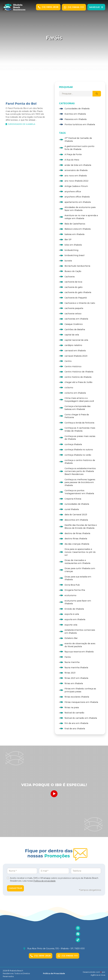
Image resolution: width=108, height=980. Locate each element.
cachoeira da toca (73, 282)
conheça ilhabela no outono (79, 449)
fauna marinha (72, 662)
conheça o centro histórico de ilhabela (80, 461)
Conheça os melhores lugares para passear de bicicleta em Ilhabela (80, 482)
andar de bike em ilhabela (78, 165)
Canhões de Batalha (75, 329)
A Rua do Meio (72, 159)
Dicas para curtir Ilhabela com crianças (80, 570)
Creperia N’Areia (73, 499)
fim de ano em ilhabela (76, 723)
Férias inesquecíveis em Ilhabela (81, 702)
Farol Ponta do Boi (21, 103)
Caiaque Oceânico (74, 324)
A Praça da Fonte (73, 154)
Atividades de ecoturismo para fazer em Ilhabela (80, 208)
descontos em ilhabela (76, 520)
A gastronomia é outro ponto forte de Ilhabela (79, 147)
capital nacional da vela (76, 340)
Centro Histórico (73, 366)
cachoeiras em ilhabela (76, 319)
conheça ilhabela (73, 444)
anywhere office (73, 191)
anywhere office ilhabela (77, 196)
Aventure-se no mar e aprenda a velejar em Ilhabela (81, 217)
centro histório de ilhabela (78, 377)
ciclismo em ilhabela (75, 393)
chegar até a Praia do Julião (78, 382)
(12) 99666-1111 (76, 7)
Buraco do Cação (73, 271)
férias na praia (72, 707)
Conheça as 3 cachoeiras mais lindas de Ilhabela (80, 429)
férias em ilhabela (74, 683)
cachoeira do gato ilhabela (78, 292)
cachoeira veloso (73, 313)
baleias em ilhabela (74, 234)
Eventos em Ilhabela (75, 114)
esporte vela (71, 625)
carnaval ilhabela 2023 (76, 356)
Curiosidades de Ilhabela (21, 124)
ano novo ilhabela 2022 (76, 181)
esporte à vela (72, 614)
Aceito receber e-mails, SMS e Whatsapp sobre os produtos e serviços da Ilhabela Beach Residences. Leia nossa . (54, 879)
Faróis (68, 657)
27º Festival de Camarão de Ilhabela (78, 139)
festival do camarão (74, 712)
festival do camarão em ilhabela (81, 718)
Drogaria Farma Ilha (75, 590)
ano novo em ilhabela (76, 175)
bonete (68, 260)
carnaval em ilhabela (75, 350)
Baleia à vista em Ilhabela (78, 229)
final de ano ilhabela (75, 728)
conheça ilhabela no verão (78, 455)
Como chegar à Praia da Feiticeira (77, 416)
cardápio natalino (73, 345)
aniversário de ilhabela (76, 170)
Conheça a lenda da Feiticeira (79, 422)
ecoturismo (70, 595)
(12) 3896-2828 (50, 7)
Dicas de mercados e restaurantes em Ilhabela (77, 561)
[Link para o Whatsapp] (102, 494)
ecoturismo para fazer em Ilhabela (78, 602)
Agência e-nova (98, 975)
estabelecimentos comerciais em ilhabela (80, 631)
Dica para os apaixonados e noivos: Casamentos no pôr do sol (80, 552)
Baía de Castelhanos (75, 223)
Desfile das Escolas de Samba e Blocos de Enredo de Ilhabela (81, 526)
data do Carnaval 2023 (76, 514)
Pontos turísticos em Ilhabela (80, 124)
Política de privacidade (44, 881)
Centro (68, 361)
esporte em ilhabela (75, 619)
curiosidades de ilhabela (77, 504)
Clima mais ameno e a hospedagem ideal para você (79, 399)
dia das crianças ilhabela (77, 544)
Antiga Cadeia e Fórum (76, 186)
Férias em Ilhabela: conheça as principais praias (80, 690)
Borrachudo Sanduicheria (77, 266)
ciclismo (69, 387)
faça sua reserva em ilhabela (79, 651)
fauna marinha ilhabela (76, 667)
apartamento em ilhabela (78, 202)
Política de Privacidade (54, 973)
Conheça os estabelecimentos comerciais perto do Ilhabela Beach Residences (80, 471)
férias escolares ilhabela (77, 697)
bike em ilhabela (73, 245)
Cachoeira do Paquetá (76, 297)
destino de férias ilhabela (77, 533)
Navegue (94, 7)
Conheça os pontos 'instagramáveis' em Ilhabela (79, 492)
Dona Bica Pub (72, 585)
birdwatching (71, 250)
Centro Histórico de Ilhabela (79, 371)
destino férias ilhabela (76, 538)
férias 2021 (70, 672)
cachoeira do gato (74, 287)
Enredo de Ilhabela (74, 609)
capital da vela (72, 334)
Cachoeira (70, 276)
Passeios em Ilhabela (75, 119)
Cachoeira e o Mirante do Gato (80, 303)
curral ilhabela (72, 509)
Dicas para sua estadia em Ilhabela (78, 578)
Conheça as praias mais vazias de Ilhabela (80, 437)
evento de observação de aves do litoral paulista (80, 645)
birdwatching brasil (74, 255)
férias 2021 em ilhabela (76, 678)
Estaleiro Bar (71, 638)
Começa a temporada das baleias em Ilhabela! (78, 407)
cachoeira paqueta (74, 308)
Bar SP (68, 239)
